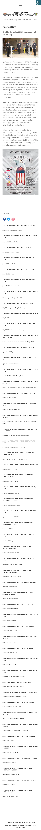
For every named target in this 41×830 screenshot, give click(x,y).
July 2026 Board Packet (9, 264)
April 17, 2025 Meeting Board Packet (13, 718)
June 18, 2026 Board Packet (11, 286)
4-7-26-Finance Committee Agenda (13, 376)
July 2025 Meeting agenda (10, 609)
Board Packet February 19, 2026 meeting (15, 459)
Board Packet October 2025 (11, 553)
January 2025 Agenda (9, 784)
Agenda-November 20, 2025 (11, 517)
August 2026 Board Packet (10, 242)
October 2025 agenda (9, 541)
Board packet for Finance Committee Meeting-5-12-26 (18, 342)
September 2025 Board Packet (12, 577)
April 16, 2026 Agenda (9, 352)
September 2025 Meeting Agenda (12, 565)
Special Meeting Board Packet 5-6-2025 (14, 696)
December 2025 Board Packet (11, 505)
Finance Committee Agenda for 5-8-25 (14, 676)
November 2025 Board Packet (11, 529)
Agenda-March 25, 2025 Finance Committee (15, 730)
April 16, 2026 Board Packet (11, 364)
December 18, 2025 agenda (11, 493)
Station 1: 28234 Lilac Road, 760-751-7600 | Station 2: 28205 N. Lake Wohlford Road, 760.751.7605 (20, 825)
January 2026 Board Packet (11, 481)
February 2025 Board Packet (11, 774)
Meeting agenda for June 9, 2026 (12, 298)
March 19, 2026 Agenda (10, 398)
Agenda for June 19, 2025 (10, 630)
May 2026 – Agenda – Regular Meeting (14, 308)
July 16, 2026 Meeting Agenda (11, 252)
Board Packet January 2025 (11, 796)
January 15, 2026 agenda (10, 469)
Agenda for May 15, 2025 (10, 652)
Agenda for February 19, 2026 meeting (14, 447)
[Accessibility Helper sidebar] (38, 2)
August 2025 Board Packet (10, 598)
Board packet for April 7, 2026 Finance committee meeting (20, 388)
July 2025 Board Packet (9, 620)
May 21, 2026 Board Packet (11, 318)
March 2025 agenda (8, 740)
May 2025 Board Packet (10, 664)
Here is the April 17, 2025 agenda (12, 706)
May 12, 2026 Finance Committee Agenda (15, 330)
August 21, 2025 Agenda (10, 587)
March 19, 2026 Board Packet (11, 410)
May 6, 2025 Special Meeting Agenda (13, 686)
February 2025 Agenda (9, 762)
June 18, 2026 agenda (9, 274)
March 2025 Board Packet (10, 752)
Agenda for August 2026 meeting (12, 230)
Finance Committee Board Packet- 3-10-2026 (16, 435)
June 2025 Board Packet (10, 642)
